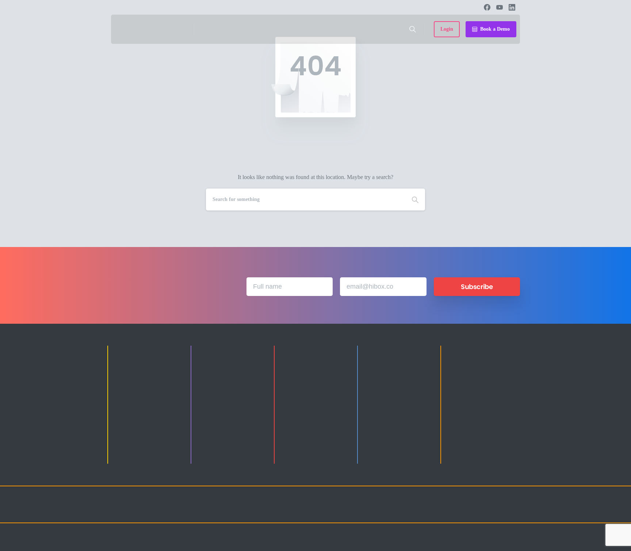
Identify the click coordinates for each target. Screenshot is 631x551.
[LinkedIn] (512, 7)
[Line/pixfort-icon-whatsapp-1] (512, 511)
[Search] (412, 29)
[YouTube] (499, 7)
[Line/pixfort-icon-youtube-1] (483, 511)
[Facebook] (487, 7)
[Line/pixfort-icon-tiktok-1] (498, 511)
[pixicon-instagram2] (439, 511)
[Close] (382, 543)
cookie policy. (360, 543)
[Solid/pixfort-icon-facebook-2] (454, 511)
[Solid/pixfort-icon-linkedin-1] (469, 511)
